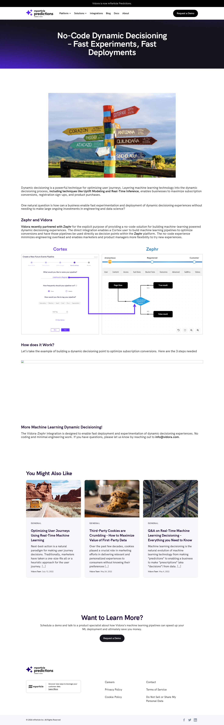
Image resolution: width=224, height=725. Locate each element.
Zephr (138, 234)
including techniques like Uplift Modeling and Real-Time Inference (94, 191)
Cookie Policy (113, 697)
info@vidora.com (167, 437)
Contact (151, 682)
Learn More (53, 689)
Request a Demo (112, 638)
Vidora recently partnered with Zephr (46, 227)
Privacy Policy (113, 689)
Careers (109, 682)
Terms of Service (156, 689)
